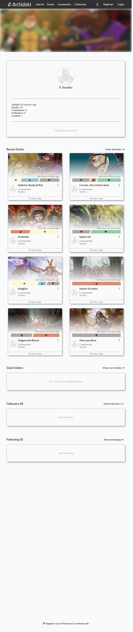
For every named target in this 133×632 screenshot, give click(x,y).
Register (108, 4)
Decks (50, 4)
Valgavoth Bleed (28, 340)
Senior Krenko (88, 288)
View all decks (113, 149)
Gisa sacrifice (87, 340)
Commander (24, 189)
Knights (23, 288)
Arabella (23, 236)
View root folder (112, 367)
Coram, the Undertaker (94, 185)
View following (112, 439)
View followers (112, 403)
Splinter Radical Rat (30, 185)
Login (121, 4)
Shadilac (67, 87)
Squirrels (85, 236)
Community (64, 4)
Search (40, 4)
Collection (80, 4)
